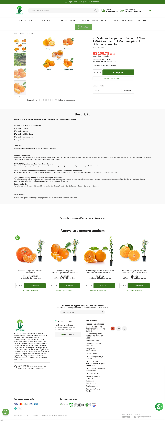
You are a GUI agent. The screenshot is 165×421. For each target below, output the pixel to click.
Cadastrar (137, 11)
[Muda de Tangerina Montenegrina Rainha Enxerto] (65, 263)
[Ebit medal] (64, 404)
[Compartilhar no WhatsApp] (43, 100)
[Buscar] (95, 10)
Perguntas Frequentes (91, 350)
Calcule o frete (98, 86)
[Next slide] (20, 96)
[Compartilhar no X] (46, 100)
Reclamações (92, 386)
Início (16, 34)
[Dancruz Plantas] (19, 10)
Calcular (127, 91)
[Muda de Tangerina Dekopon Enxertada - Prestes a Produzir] (134, 263)
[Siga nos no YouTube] (118, 328)
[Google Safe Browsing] (91, 405)
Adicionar (35, 286)
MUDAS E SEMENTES (27, 34)
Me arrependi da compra (93, 377)
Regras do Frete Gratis (93, 390)
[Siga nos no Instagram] (124, 328)
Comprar (118, 72)
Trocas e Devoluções (95, 324)
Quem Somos (91, 354)
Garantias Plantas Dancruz (93, 345)
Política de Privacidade (91, 382)
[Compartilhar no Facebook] (39, 100)
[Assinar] (102, 312)
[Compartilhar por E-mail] (49, 100)
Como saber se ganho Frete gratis (95, 369)
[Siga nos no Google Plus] (112, 328)
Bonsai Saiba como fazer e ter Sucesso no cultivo (95, 329)
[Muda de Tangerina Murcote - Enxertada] (30, 263)
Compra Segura (92, 373)
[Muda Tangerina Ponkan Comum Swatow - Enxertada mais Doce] (100, 263)
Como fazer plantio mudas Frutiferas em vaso (94, 336)
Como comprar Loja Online (94, 357)
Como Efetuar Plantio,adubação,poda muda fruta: (96, 363)
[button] (20, 45)
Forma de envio (92, 341)
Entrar (127, 11)
